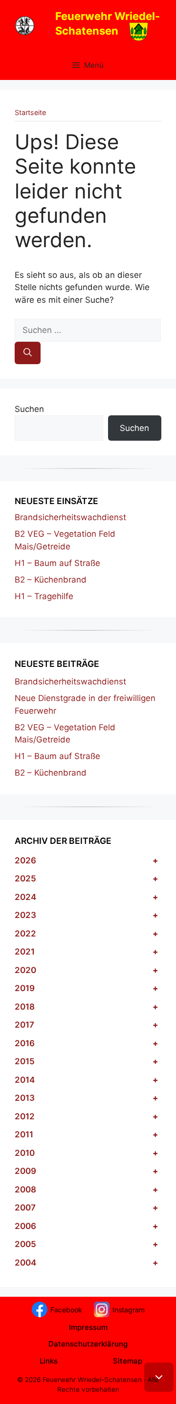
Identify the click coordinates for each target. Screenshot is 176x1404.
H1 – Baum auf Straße (57, 563)
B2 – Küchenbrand (51, 580)
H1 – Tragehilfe (44, 596)
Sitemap (127, 1360)
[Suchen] (28, 353)
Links (49, 1360)
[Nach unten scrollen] (159, 1377)
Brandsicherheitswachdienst (70, 517)
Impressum (88, 1327)
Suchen (29, 409)
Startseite (30, 112)
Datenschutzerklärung (88, 1343)
